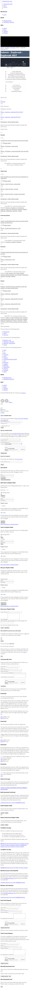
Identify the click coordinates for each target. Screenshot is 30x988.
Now (2, 537)
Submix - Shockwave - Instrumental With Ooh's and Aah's (14, 151)
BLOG (4, 30)
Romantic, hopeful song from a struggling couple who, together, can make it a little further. (14, 287)
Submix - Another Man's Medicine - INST (11, 228)
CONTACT (5, 31)
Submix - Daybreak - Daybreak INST (9, 294)
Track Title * (3, 666)
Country (2, 444)
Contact (2, 412)
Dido (12, 317)
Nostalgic (24, 209)
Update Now (3, 603)
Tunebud (23, 393)
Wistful (20, 211)
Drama (5, 333)
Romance (3, 276)
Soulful (5, 345)
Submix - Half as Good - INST (8, 259)
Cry (17, 208)
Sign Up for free (19, 418)
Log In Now (19, 459)
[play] (2, 402)
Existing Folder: (6, 492)
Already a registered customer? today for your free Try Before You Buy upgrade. (14, 845)
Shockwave (3, 134)
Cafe (7, 273)
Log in (4, 5)
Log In (4, 14)
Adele (7, 317)
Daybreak (3, 101)
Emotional (3, 209)
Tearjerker (15, 211)
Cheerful (11, 273)
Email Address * (5, 612)
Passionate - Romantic (8, 341)
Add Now (3, 495)
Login (2, 427)
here (24, 652)
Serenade (8, 276)
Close (2, 627)
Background (6, 332)
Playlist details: (4, 579)
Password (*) (4, 423)
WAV (2, 718)
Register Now (3, 453)
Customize (3, 686)
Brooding (13, 208)
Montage (20, 209)
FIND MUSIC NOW (7, 4)
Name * (2, 668)
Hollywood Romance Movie (7, 275)
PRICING (5, 33)
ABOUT (5, 28)
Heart (7, 209)
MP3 (2, 717)
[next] (10, 402)
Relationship (9, 211)
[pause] (7, 402)
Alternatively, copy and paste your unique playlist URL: (14, 621)
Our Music (7, 47)
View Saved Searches (5, 479)
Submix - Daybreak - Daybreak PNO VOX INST (12, 112)
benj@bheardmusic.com (10, 878)
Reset (2, 464)
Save (2, 641)
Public (3, 506)
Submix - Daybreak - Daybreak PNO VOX (10, 117)
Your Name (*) (4, 439)
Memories (14, 209)
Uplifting (13, 276)
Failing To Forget (4, 171)
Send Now (7, 627)
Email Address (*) (5, 421)
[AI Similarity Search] (6, 64)
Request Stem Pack (5, 927)
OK (10, 976)
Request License (4, 963)
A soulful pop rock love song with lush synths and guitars (14, 140)
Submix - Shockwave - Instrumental (9, 146)
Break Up (8, 208)
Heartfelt (21, 273)
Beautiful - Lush (7, 340)
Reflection (3, 211)
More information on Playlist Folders (9, 524)
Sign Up (5, 7)
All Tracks (13, 47)
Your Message (4, 619)
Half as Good (3, 246)
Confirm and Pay (4, 976)
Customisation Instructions (7, 677)
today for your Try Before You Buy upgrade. (14, 867)
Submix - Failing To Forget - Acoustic (9, 189)
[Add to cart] (20, 65)
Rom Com (5, 335)
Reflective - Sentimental (9, 343)
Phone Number (4, 671)
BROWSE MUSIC (7, 20)
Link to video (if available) (7, 673)
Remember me (6, 426)
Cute (14, 273)
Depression (21, 208)
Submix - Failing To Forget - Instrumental (10, 184)
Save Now (3, 478)
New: (3, 497)
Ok (1, 656)
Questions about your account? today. (13, 802)
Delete (6, 812)
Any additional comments (7, 918)
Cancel (2, 812)
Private (4, 512)
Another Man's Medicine (5, 215)
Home (2, 47)
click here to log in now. (18, 433)
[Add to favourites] (17, 65)
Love (10, 209)
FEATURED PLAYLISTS (8, 22)
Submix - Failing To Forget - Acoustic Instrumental (13, 194)
